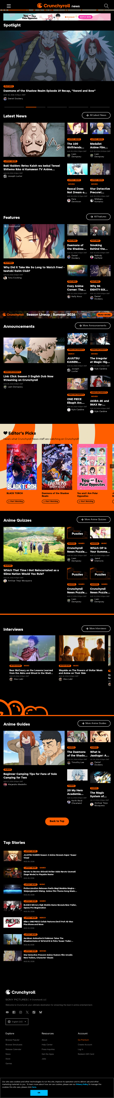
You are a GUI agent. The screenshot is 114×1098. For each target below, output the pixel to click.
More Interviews (98, 629)
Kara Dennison (76, 200)
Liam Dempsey (76, 155)
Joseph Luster (15, 176)
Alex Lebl (18, 679)
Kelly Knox (77, 297)
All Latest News (98, 115)
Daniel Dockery (15, 99)
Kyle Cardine (78, 410)
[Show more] (8, 6)
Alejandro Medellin (17, 784)
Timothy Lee (78, 762)
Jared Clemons (99, 560)
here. (34, 1087)
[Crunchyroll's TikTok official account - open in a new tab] (34, 1012)
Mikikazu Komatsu (99, 200)
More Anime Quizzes (95, 519)
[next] (112, 466)
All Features (100, 217)
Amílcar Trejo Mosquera (20, 581)
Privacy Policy (82, 1084)
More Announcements (94, 326)
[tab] (14, 107)
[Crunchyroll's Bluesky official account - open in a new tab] (40, 1012)
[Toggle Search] (107, 6)
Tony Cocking (15, 278)
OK (39, 1093)
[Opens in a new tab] (57, 17)
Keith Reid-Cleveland (77, 802)
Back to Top (57, 821)
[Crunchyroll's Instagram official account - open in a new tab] (20, 1012)
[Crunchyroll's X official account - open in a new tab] (27, 1012)
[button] (17, 1021)
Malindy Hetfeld (98, 257)
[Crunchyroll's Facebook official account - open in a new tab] (14, 1012)
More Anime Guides (96, 723)
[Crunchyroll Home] (21, 994)
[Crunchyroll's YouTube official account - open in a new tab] (7, 1012)
